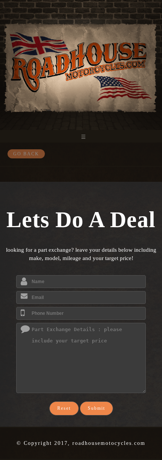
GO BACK (26, 153)
